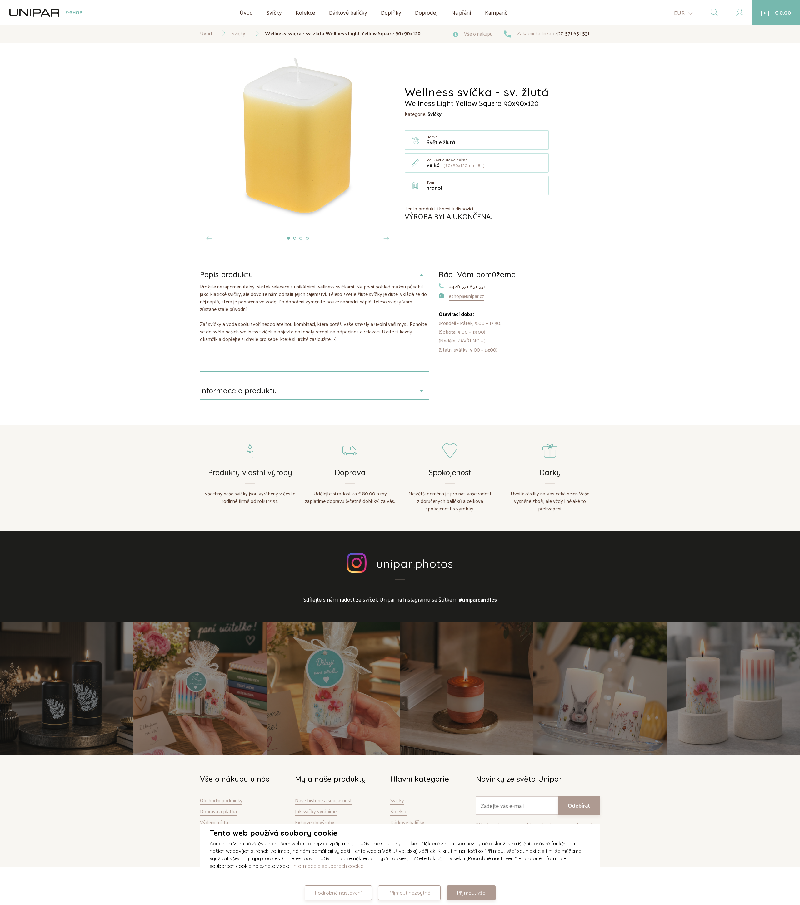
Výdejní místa (214, 822)
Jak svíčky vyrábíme (316, 811)
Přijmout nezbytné (409, 893)
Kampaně (496, 12)
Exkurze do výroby (314, 822)
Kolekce (305, 12)
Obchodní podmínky (221, 800)
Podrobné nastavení (338, 893)
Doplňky (391, 12)
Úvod (246, 12)
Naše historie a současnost (323, 800)
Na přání (461, 12)
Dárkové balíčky (348, 12)
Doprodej (426, 12)
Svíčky (274, 12)
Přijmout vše (471, 893)
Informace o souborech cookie (328, 866)
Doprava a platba (218, 811)
